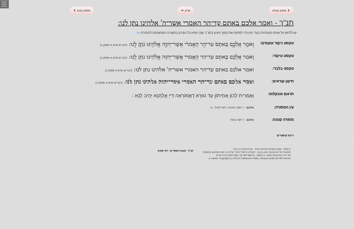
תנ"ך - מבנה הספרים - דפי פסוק (175, 150)
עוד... (137, 32)
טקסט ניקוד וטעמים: (277, 43)
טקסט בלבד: (283, 68)
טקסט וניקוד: (283, 56)
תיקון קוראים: (283, 81)
